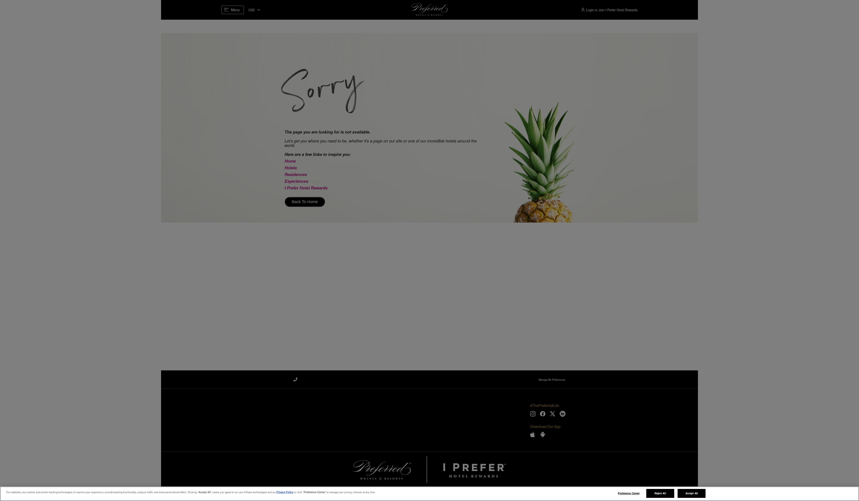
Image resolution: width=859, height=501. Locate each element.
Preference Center (629, 493)
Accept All (691, 493)
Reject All (660, 493)
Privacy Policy (284, 492)
